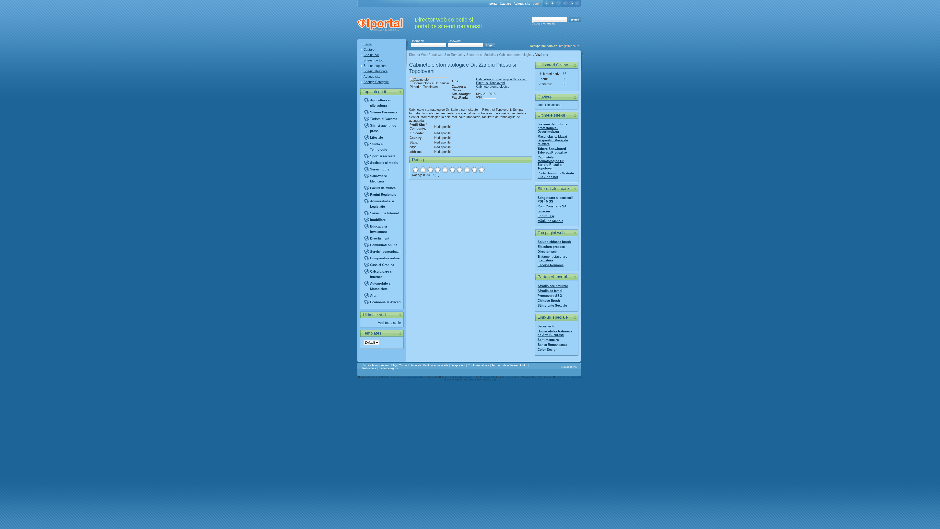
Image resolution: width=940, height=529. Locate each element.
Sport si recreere (382, 156)
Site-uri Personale (383, 112)
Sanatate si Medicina (481, 55)
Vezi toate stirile (389, 323)
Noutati (416, 365)
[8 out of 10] (467, 169)
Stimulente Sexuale (552, 305)
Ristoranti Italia (487, 377)
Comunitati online (383, 245)
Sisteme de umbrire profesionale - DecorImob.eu (552, 127)
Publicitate (369, 368)
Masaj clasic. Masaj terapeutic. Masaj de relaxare (553, 140)
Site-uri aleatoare (376, 71)
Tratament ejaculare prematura (552, 258)
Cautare (505, 3)
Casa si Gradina (382, 265)
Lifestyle (376, 137)
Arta (373, 295)
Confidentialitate (478, 365)
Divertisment (379, 238)
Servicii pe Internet (384, 213)
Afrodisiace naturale (553, 286)
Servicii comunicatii (385, 251)
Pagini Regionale (383, 194)
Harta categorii (388, 368)
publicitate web (415, 377)
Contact (404, 365)
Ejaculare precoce (551, 247)
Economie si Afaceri (385, 302)
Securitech (546, 326)
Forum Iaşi (546, 216)
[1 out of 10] (415, 169)
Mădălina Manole (550, 221)
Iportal (493, 3)
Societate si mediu (384, 163)
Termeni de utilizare (505, 365)
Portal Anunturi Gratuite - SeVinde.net (556, 175)
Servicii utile (379, 169)
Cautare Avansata (543, 23)
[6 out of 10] (452, 169)
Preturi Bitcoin (567, 377)
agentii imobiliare (549, 105)
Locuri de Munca (383, 188)
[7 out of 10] (459, 169)
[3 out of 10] (430, 169)
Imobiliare (378, 220)
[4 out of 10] (437, 169)
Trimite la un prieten (375, 365)
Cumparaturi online (385, 258)
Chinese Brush (549, 300)
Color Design (547, 349)
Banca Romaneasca (552, 345)
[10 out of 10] (481, 169)
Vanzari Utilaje (529, 377)
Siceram (544, 211)
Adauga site (522, 3)
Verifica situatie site (435, 365)
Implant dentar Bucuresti (467, 379)
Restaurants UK (548, 377)
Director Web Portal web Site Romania (436, 55)
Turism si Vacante (383, 119)
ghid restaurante (465, 377)
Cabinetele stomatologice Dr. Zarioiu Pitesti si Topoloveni (501, 81)
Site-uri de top (373, 60)
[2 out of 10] (423, 169)
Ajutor (524, 365)
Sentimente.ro (548, 340)
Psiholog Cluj (489, 379)
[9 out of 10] (474, 169)
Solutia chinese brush (554, 242)
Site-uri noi (371, 55)
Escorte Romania (551, 265)
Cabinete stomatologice (515, 55)
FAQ (394, 365)
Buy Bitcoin (387, 377)
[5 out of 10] (445, 169)
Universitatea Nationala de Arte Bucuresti (555, 333)
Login (536, 3)
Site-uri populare (375, 66)
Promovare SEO (550, 296)
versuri (508, 377)
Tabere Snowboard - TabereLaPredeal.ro (553, 150)
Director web (547, 251)
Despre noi (458, 365)
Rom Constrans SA (552, 206)
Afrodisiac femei (550, 291)
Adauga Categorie (376, 82)
